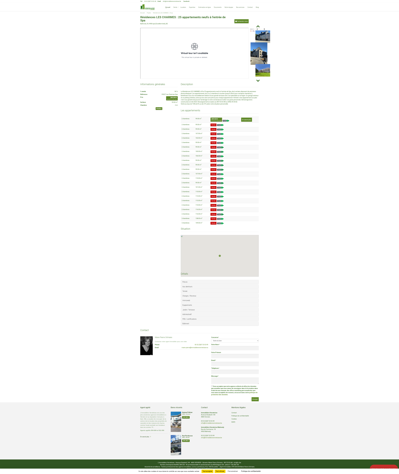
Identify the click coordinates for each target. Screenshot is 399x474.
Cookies (234, 419)
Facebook (186, 1)
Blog (257, 7)
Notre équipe (229, 7)
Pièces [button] (184, 282)
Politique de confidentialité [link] (251, 471)
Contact (250, 7)
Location (183, 7)
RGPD (233, 422)
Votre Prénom (216, 352)
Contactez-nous (242, 21)
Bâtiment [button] (185, 324)
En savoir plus (246, 120)
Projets (149, 13)
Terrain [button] (184, 291)
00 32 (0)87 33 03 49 (150, 1)
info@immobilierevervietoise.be (172, 1)
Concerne (215, 337)
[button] (220, 256)
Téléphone (215, 368)
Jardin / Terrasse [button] (188, 310)
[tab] (220, 282)
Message (214, 376)
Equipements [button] (187, 305)
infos (159, 108)
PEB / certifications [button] (189, 319)
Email (213, 360)
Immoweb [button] (186, 300)
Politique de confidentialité (240, 416)
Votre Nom (215, 344)
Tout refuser (220, 471)
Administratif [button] (186, 314)
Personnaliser (233, 471)
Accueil (167, 7)
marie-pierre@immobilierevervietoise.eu (195, 347)
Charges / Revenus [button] (189, 296)
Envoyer (255, 399)
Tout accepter (207, 471)
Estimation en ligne (204, 7)
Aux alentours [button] (187, 287)
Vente (175, 7)
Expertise (192, 7)
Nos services (240, 7)
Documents (218, 7)
